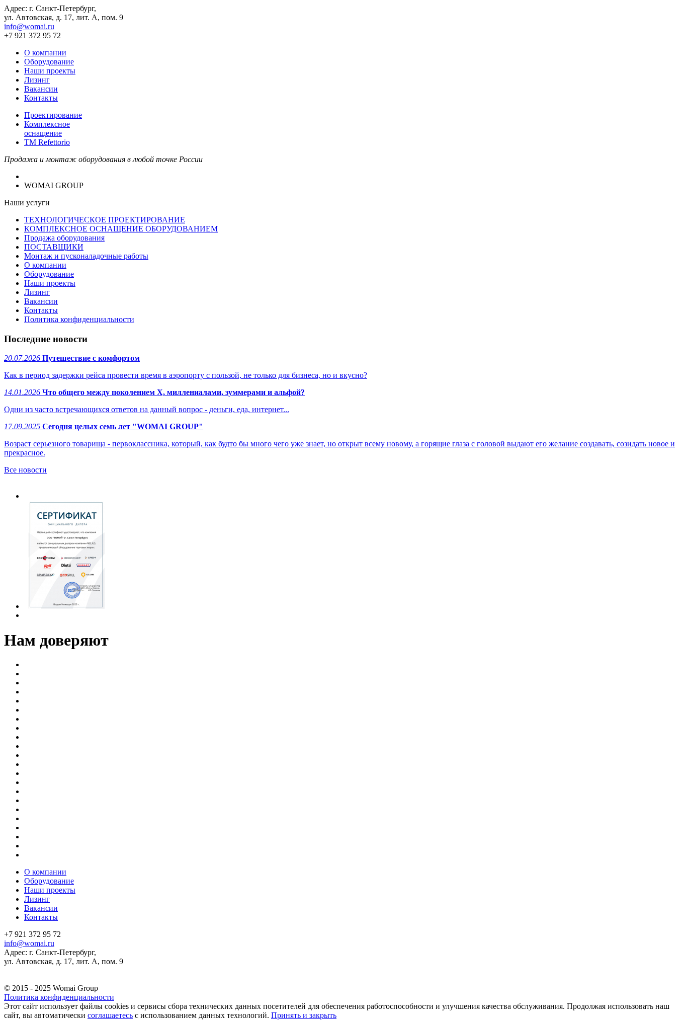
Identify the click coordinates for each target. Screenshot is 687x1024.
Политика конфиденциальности (79, 319)
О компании (45, 52)
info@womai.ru (29, 26)
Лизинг (37, 79)
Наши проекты (49, 70)
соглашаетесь (110, 1015)
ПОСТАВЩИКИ (53, 247)
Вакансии (41, 89)
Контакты (41, 98)
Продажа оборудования (64, 237)
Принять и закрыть (303, 1015)
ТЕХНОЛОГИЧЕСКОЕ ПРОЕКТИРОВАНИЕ (104, 219)
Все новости (25, 469)
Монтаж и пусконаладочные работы (86, 256)
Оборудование (49, 61)
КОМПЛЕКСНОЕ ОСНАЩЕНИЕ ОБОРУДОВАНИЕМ (121, 228)
